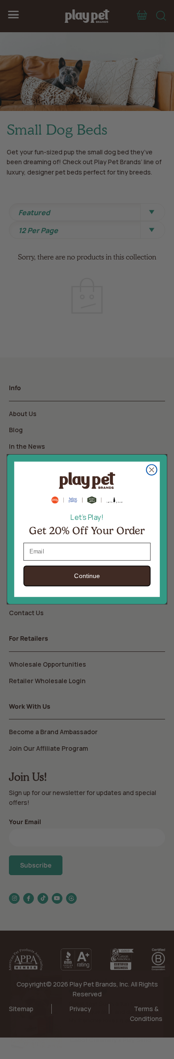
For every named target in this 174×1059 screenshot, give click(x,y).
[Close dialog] (151, 469)
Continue (86, 576)
